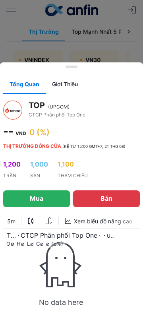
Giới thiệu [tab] (65, 84)
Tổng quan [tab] (24, 84)
